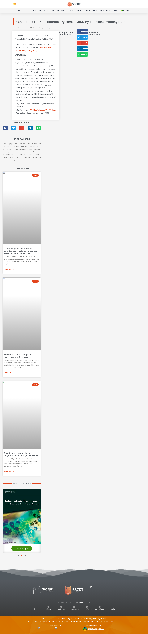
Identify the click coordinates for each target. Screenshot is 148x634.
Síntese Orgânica (105, 10)
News (116, 10)
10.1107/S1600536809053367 (43, 110)
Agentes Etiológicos (59, 10)
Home (20, 10)
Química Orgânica (75, 10)
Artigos (46, 10)
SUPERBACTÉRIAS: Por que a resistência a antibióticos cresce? (20, 355)
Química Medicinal (90, 10)
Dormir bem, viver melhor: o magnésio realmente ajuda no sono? (21, 454)
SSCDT (27, 10)
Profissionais (36, 10)
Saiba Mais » (9, 269)
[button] (133, 4)
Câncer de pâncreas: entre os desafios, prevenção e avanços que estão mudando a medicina (20, 251)
